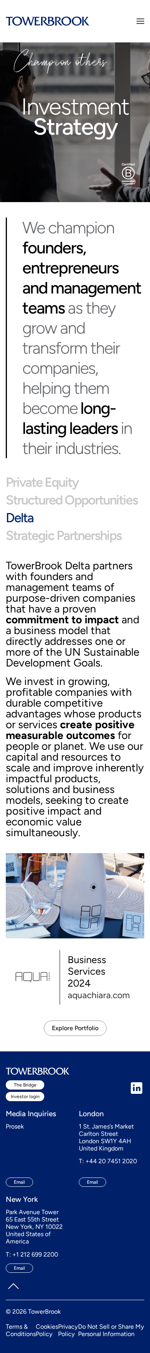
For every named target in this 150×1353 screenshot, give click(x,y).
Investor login (25, 1096)
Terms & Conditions (21, 1330)
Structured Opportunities (72, 500)
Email (19, 1182)
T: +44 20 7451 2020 (108, 1161)
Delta (19, 518)
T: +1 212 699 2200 (32, 1254)
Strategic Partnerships (64, 535)
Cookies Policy (47, 1330)
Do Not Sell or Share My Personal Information (111, 1330)
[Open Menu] (140, 21)
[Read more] (75, 895)
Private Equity (42, 482)
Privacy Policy (68, 1330)
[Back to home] (48, 21)
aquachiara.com (99, 995)
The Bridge (25, 1085)
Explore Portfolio (75, 1028)
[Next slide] (124, 885)
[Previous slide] (25, 885)
